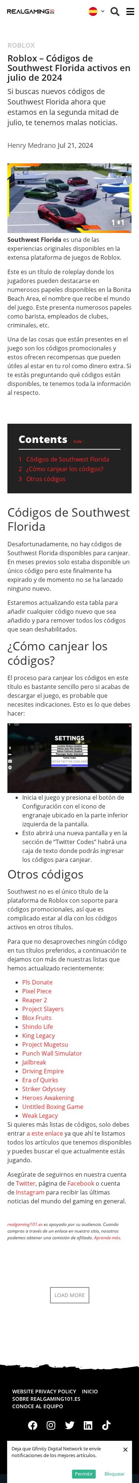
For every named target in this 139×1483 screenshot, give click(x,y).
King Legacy (38, 1036)
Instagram (30, 1192)
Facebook (80, 1183)
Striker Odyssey (44, 1089)
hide (77, 441)
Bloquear (115, 1473)
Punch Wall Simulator (52, 1053)
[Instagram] (51, 1425)
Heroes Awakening (48, 1098)
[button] (115, 11)
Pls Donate (37, 982)
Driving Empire (43, 1071)
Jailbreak (34, 1062)
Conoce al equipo (37, 1406)
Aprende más (107, 1237)
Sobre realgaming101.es (46, 1398)
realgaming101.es (25, 1224)
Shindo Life (37, 1027)
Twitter (26, 1183)
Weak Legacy (40, 1116)
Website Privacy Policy (44, 1391)
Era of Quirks (40, 1080)
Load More (69, 1295)
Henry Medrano (31, 145)
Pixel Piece (37, 991)
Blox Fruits (37, 1018)
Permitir (84, 1473)
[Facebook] (33, 1425)
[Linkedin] (88, 1425)
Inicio (90, 1391)
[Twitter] (69, 1425)
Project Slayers (43, 1009)
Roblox (21, 45)
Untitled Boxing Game (52, 1107)
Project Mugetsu (45, 1044)
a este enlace (45, 1133)
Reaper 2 (34, 1000)
